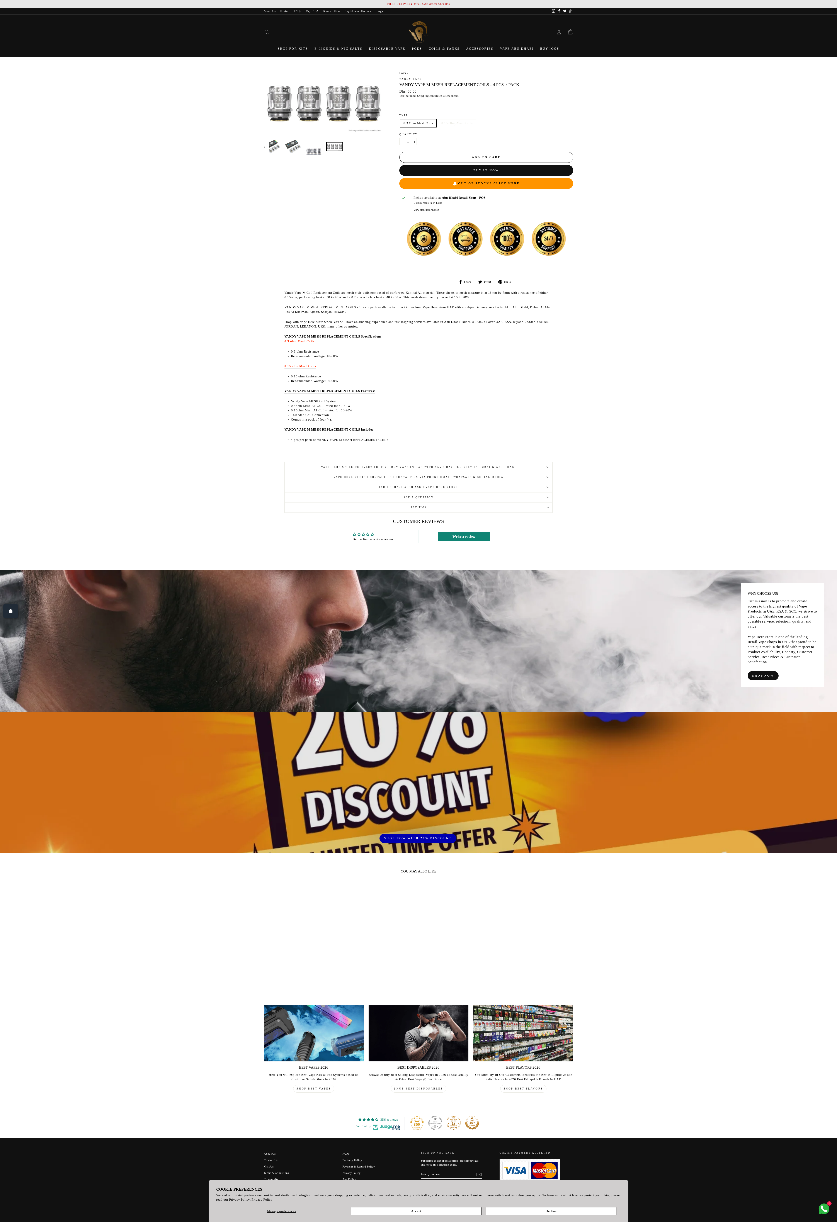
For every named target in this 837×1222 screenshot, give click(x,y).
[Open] (10, 611)
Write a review (464, 536)
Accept (416, 1211)
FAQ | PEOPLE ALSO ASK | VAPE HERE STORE (418, 487)
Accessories (479, 48)
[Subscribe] (479, 1174)
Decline (551, 1211)
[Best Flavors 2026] (523, 1033)
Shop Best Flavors (523, 1088)
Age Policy (349, 1179)
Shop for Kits (293, 48)
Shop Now (763, 675)
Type (403, 115)
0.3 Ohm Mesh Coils (418, 123)
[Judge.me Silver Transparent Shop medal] (435, 1123)
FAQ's (297, 11)
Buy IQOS (549, 48)
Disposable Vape (387, 48)
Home (403, 73)
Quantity (408, 134)
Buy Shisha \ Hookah (357, 11)
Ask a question (418, 497)
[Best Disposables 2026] (419, 1033)
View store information (426, 209)
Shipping (423, 95)
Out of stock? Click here (489, 183)
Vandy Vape (410, 79)
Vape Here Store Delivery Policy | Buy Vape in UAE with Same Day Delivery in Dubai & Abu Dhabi (418, 467)
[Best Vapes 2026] (314, 1033)
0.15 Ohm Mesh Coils (457, 123)
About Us (270, 11)
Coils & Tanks (444, 48)
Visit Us (269, 1166)
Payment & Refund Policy (358, 1166)
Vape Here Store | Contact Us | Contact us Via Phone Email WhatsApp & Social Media (418, 477)
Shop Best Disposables (418, 1088)
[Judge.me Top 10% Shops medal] (472, 1123)
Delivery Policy (352, 1160)
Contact (285, 11)
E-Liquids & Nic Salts (338, 48)
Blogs (379, 11)
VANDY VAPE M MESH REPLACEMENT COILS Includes (328, 429)
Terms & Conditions (276, 1172)
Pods (417, 48)
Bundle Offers (331, 11)
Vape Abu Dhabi (517, 48)
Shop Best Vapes (313, 1088)
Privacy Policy (262, 1199)
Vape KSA (312, 11)
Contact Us (271, 1160)
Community (271, 1179)
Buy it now (486, 170)
